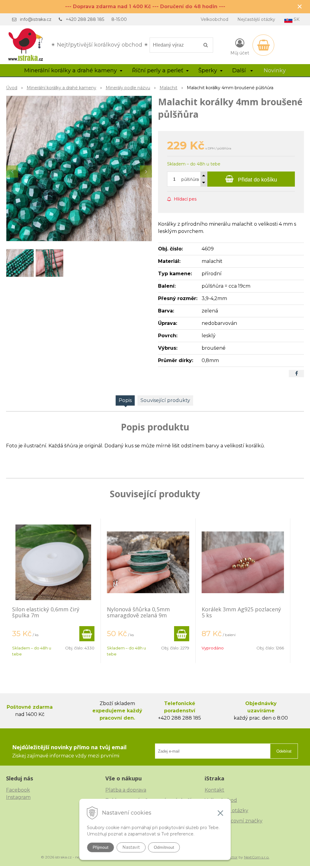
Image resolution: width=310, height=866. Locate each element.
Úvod (11, 87)
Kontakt (214, 790)
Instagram (18, 797)
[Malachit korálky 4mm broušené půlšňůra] (79, 168)
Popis (125, 400)
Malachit (168, 87)
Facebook (18, 790)
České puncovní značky (233, 821)
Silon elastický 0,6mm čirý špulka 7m (45, 612)
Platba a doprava (125, 790)
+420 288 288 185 (85, 19)
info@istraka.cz (35, 19)
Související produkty (165, 400)
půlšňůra (190, 179)
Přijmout (100, 847)
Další (239, 70)
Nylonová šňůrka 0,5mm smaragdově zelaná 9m (138, 612)
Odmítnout (164, 847)
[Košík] (263, 45)
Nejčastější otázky (256, 19)
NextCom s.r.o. (256, 857)
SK (295, 19)
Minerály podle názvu (128, 87)
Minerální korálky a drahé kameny (61, 87)
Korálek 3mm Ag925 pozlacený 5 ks (241, 612)
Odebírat (284, 751)
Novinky (275, 70)
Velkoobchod (214, 19)
